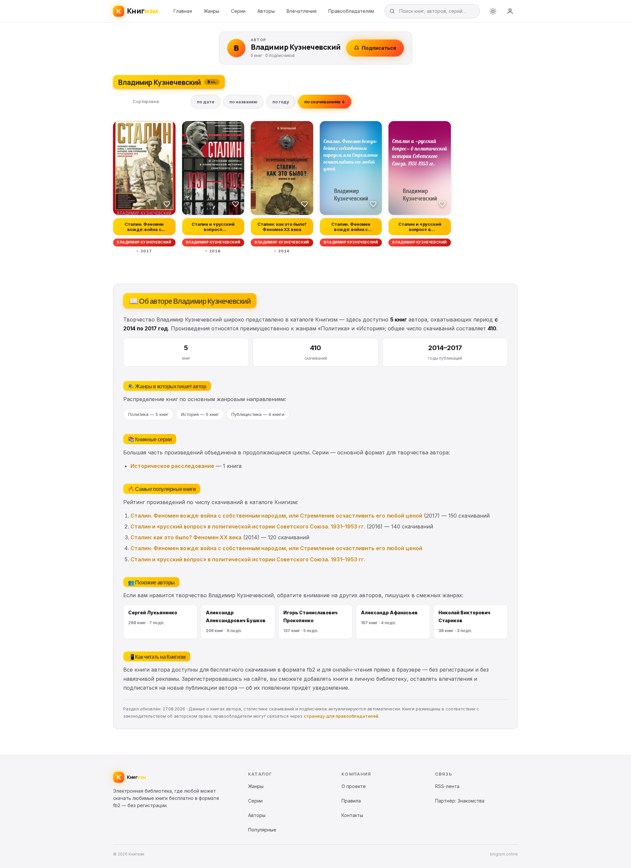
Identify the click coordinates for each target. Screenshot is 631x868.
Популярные (262, 829)
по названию (243, 101)
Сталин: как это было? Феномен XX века (186, 537)
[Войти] (510, 11)
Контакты (352, 815)
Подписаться (379, 48)
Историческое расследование (172, 466)
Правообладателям (351, 11)
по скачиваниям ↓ (324, 101)
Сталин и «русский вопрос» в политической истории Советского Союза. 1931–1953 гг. (247, 526)
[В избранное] (167, 204)
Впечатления (301, 11)
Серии (238, 11)
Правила (351, 801)
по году (280, 101)
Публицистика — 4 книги (257, 414)
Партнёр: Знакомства (459, 801)
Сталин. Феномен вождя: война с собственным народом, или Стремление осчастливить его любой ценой (276, 515)
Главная (183, 11)
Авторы (266, 11)
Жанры (211, 11)
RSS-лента (447, 786)
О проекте (353, 786)
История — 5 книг (200, 414)
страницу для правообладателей (341, 716)
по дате (205, 101)
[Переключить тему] (493, 11)
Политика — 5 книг (148, 414)
